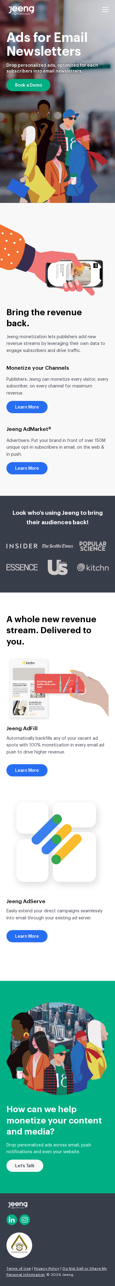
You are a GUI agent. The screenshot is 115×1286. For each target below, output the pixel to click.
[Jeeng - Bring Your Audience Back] (21, 10)
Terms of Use (18, 1268)
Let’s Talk (25, 1166)
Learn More (27, 407)
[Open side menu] (105, 9)
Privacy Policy (46, 1268)
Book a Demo (28, 85)
